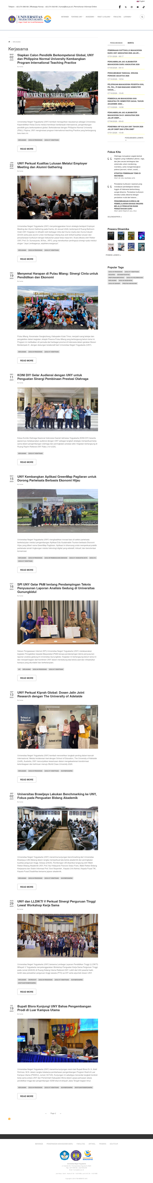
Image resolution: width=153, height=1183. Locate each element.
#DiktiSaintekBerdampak (27, 983)
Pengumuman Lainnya (134, 138)
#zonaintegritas (123, 274)
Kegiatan (112, 274)
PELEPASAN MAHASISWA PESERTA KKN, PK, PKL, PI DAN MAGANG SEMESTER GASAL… (126, 87)
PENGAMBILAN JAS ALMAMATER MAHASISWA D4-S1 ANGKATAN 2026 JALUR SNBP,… (123, 115)
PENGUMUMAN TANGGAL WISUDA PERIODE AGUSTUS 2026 (123, 74)
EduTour (114, 1144)
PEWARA (102, 1144)
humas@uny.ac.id (66, 6)
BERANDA (65, 17)
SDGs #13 (93, 558)
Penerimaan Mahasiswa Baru (60, 1144)
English (142, 1)
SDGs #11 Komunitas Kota (78, 558)
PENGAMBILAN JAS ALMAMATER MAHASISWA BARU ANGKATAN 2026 (123, 63)
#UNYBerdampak (66, 771)
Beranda (39, 1144)
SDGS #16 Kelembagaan (135, 277)
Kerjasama (22, 140)
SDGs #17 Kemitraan (52, 140)
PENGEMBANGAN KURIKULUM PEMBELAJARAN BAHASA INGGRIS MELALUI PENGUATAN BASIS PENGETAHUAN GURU (128, 205)
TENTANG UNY (77, 17)
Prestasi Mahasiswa (130, 283)
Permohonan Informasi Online (85, 6)
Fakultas (81, 1144)
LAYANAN (128, 17)
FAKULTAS (117, 17)
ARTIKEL (92, 1144)
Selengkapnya (114, 217)
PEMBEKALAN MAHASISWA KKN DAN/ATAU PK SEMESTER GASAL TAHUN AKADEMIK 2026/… (126, 101)
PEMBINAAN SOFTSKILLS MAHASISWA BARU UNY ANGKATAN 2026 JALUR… (125, 51)
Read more (28, 149)
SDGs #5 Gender (114, 283)
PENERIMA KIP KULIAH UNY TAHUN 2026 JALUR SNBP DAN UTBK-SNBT (125, 128)
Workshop (32, 980)
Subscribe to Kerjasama (9, 1119)
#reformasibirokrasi (116, 277)
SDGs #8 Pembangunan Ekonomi (56, 558)
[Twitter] (126, 7)
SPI (19, 669)
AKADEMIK (91, 17)
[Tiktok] (144, 7)
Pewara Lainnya (113, 255)
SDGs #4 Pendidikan (35, 140)
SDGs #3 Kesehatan (125, 280)
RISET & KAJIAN (105, 17)
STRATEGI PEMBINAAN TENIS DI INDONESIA (127, 174)
